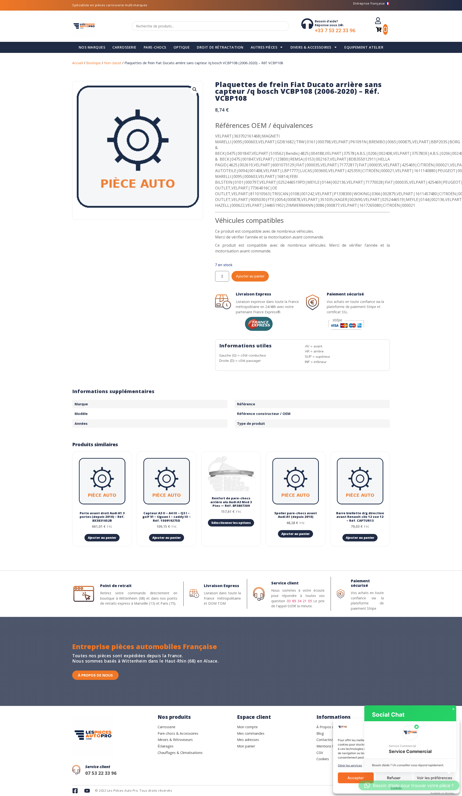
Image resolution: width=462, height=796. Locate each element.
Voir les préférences (434, 778)
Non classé (112, 63)
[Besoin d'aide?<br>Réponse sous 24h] (307, 24)
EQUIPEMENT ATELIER (363, 47)
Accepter (355, 778)
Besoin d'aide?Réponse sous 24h (329, 23)
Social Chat (388, 714)
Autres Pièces (264, 47)
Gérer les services (350, 765)
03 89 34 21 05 (299, 601)
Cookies (396, 788)
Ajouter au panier (250, 276)
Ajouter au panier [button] (102, 537)
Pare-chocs (155, 47)
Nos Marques (92, 47)
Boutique (93, 63)
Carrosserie (124, 47)
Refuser (394, 778)
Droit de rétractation (220, 47)
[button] (194, 89)
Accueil (77, 63)
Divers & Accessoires (310, 47)
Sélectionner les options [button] (231, 522)
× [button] (453, 709)
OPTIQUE (181, 47)
